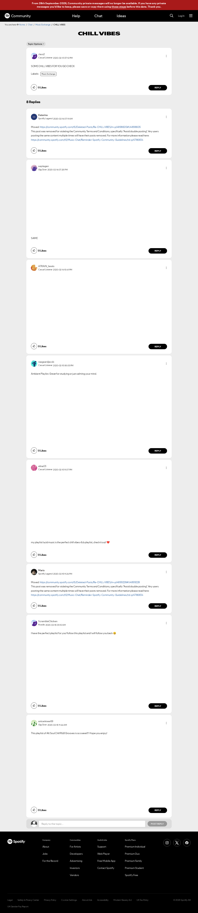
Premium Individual (135, 846)
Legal (10, 900)
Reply (158, 87)
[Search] (171, 16)
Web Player (103, 853)
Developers (76, 853)
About (45, 846)
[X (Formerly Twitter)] (177, 842)
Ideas (121, 15)
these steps (119, 6)
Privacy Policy (50, 900)
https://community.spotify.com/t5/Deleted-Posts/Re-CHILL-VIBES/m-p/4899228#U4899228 (90, 582)
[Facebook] (187, 842)
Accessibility (103, 900)
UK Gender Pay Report (17, 906)
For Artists (75, 846)
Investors (75, 868)
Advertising (76, 861)
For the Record (50, 861)
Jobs (45, 853)
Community (21, 15)
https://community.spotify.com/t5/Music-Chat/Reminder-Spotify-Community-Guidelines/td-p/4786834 (87, 139)
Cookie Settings (69, 900)
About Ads (87, 900)
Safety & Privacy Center (28, 900)
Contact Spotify (105, 868)
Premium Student (134, 868)
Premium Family (133, 861)
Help (76, 15)
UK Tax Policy (142, 900)
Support (101, 846)
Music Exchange (42, 24)
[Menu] (190, 16)
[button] (166, 56)
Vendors (74, 875)
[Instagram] (167, 842)
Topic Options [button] (35, 44)
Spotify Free (131, 875)
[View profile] (34, 55)
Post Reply (157, 823)
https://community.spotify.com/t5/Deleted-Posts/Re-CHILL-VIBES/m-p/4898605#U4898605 (90, 127)
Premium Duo (132, 853)
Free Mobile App (106, 861)
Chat (98, 15)
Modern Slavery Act (122, 900)
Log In (181, 15)
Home (22, 24)
